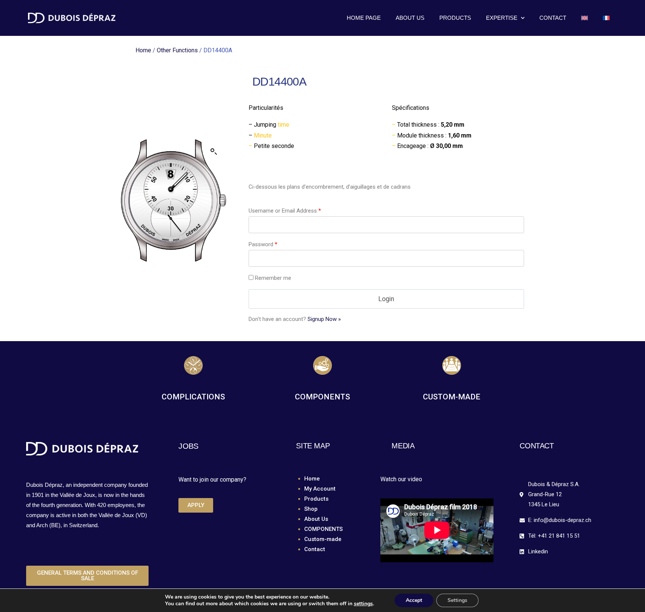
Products (455, 18)
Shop (311, 509)
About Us (410, 18)
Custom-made (323, 539)
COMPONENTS (323, 529)
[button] (214, 151)
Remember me (273, 278)
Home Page (364, 18)
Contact (552, 18)
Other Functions (177, 50)
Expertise (501, 18)
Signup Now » (324, 319)
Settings (457, 600)
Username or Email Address (285, 210)
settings (363, 603)
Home (143, 50)
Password (263, 244)
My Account (320, 488)
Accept (414, 600)
